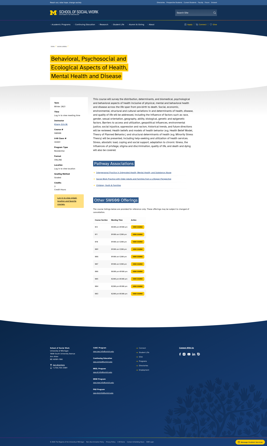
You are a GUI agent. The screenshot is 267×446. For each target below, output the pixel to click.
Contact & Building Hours (135, 442)
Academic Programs (61, 24)
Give (215, 24)
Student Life (118, 24)
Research (104, 24)
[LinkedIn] (193, 354)
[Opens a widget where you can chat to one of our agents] (250, 442)
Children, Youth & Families (108, 185)
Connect (202, 24)
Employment (144, 370)
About (151, 24)
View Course (138, 227)
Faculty (200, 2)
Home (53, 46)
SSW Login (150, 442)
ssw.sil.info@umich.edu (102, 372)
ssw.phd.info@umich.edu (103, 393)
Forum (207, 2)
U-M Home (121, 442)
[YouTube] (188, 354)
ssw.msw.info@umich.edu (103, 382)
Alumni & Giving (136, 24)
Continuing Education (85, 24)
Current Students (190, 2)
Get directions (59, 365)
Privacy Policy (110, 442)
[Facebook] (180, 354)
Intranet (214, 2)
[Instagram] (184, 354)
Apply (189, 24)
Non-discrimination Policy (95, 442)
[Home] (74, 12)
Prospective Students (174, 2)
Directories (161, 2)
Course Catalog (62, 46)
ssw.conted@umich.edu (102, 362)
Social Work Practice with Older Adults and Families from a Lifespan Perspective (133, 179)
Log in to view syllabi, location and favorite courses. (67, 201)
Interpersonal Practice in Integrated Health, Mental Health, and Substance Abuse (133, 172)
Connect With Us (186, 348)
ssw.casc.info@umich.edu (103, 351)
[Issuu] (198, 354)
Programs (143, 361)
